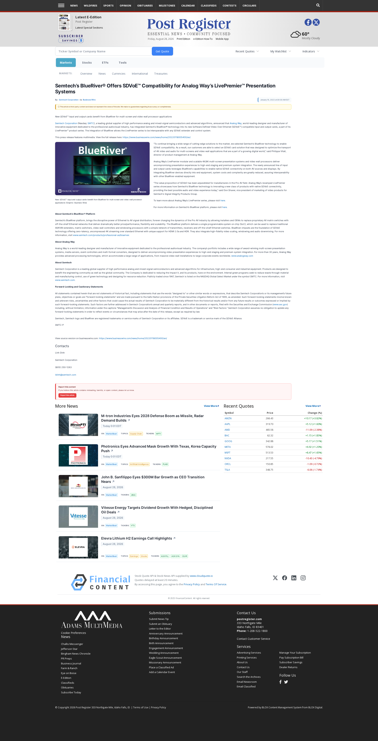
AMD (227, 429)
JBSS (133, 495)
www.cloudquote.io (201, 576)
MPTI (158, 434)
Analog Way (236, 123)
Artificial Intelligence (139, 464)
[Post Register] (64, 26)
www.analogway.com (242, 255)
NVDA (228, 458)
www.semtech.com (65, 280)
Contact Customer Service (253, 639)
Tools (123, 62)
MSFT (227, 452)
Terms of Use (140, 707)
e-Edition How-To (203, 39)
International (140, 73)
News (102, 73)
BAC (227, 435)
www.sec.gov (280, 304)
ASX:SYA (175, 556)
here (222, 200)
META (228, 447)
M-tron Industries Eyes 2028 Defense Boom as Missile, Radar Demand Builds (152, 418)
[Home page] (189, 26)
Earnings (134, 556)
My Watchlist (278, 51)
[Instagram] (303, 582)
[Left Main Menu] (61, 5)
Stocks (87, 62)
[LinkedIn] (294, 582)
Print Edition (183, 39)
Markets (66, 62)
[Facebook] (285, 582)
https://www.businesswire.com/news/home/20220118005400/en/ (157, 137)
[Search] (318, 5)
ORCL (228, 464)
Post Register (84, 21)
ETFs (105, 62)
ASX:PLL (165, 556)
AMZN (228, 418)
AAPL (227, 424)
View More (211, 406)
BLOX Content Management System (282, 707)
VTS (133, 525)
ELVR (185, 556)
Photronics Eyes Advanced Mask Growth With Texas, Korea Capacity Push (158, 448)
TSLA (227, 469)
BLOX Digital (315, 707)
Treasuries (161, 73)
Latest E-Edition (88, 17)
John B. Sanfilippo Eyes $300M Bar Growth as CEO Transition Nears (153, 479)
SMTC (91, 123)
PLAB (165, 464)
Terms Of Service (216, 584)
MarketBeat (111, 434)
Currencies (118, 73)
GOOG (228, 441)
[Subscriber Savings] (99, 39)
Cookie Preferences (73, 633)
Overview (86, 73)
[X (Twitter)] (275, 582)
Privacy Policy (192, 584)
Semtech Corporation (66, 123)
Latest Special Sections (89, 27)
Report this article (67, 395)
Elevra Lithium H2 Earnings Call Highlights (138, 538)
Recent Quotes (245, 51)
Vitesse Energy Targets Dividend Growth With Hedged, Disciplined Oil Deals (157, 509)
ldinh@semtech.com (65, 374)
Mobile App (222, 39)
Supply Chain (136, 434)
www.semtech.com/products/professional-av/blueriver (101, 235)
